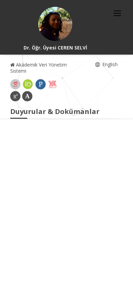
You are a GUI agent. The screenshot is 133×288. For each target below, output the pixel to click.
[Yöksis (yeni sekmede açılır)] (52, 84)
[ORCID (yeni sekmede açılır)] (28, 84)
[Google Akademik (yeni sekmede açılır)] (15, 84)
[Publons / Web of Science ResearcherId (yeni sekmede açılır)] (40, 84)
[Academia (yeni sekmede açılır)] (27, 96)
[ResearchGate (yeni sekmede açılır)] (15, 96)
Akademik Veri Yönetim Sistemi (38, 67)
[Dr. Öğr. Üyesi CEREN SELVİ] (55, 24)
